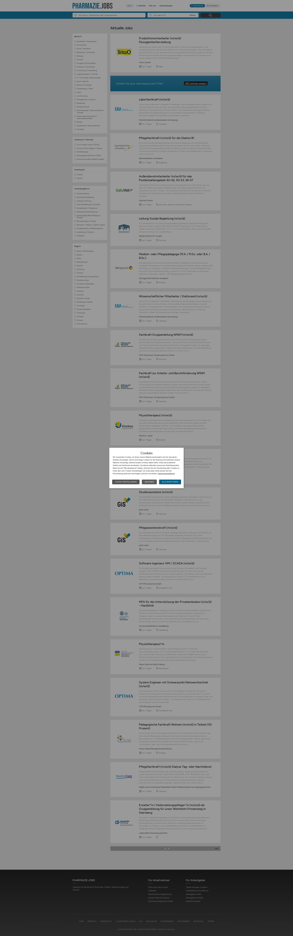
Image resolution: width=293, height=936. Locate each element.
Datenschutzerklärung (166, 474)
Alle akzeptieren (170, 482)
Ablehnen (149, 482)
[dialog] (146, 468)
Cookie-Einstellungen (126, 482)
